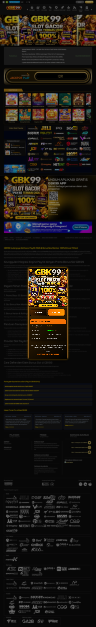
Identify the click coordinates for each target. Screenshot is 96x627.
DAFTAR (56, 312)
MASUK (38, 312)
